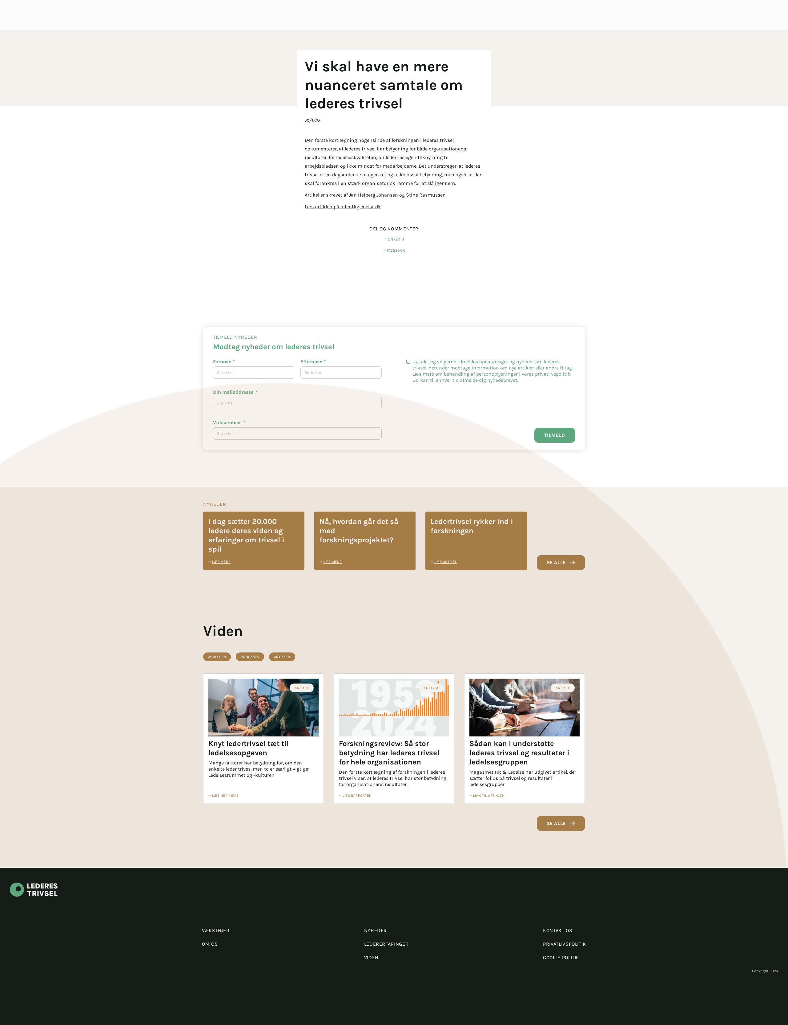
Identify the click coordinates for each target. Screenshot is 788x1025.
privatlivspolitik (552, 374)
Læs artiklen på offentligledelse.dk (343, 206)
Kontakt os (557, 930)
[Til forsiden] (34, 901)
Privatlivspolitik (564, 944)
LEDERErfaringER (386, 944)
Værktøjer (216, 930)
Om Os (210, 944)
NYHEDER (375, 930)
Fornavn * (224, 362)
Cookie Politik (561, 957)
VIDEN (371, 957)
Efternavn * (313, 362)
